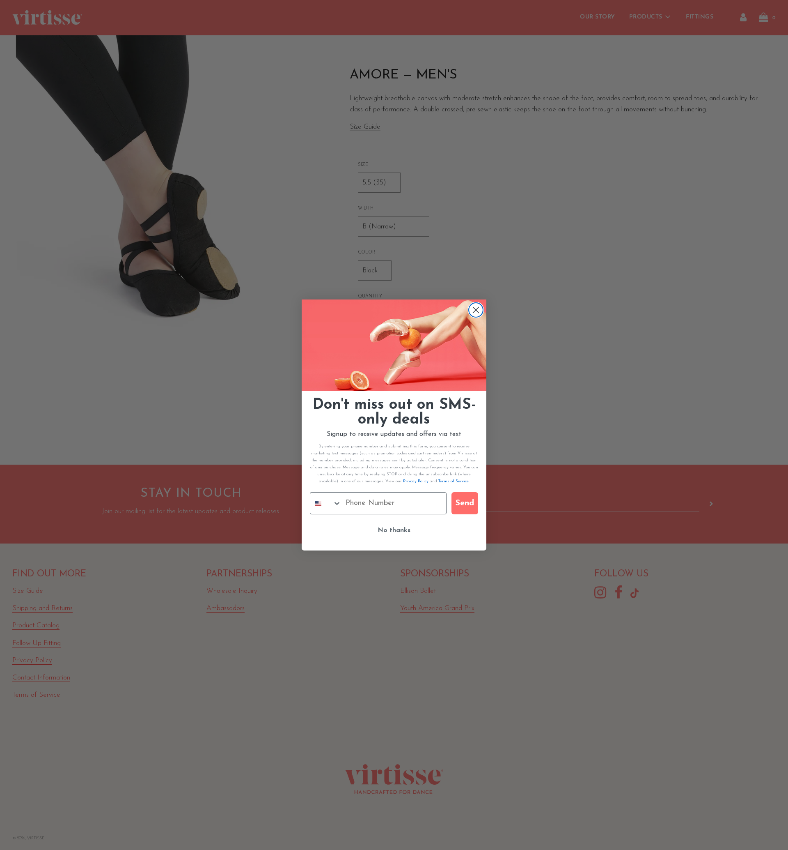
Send (465, 503)
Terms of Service (453, 481)
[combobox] (325, 503)
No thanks (394, 530)
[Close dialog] (476, 310)
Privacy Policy (416, 481)
